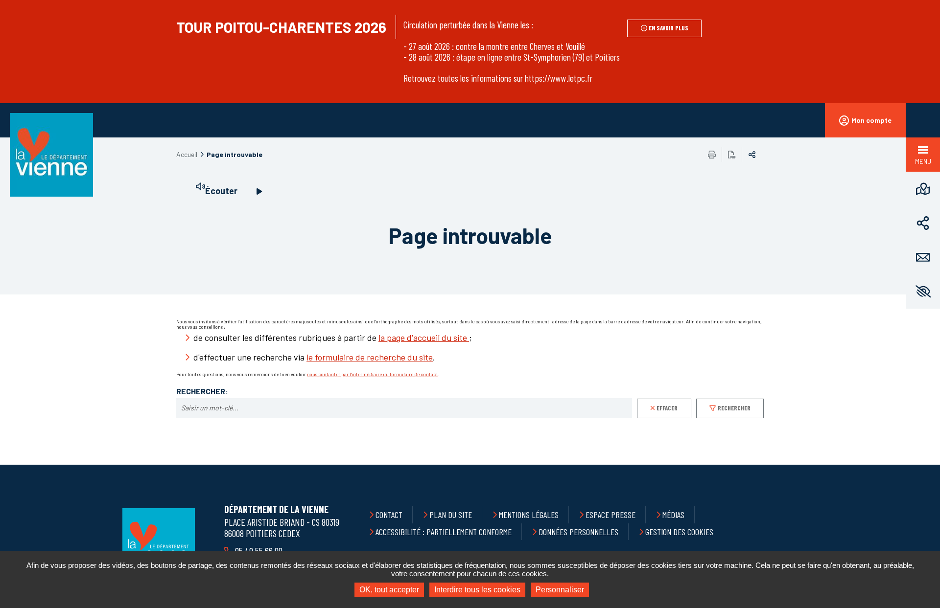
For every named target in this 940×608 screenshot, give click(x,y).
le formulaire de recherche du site (369, 357)
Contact (389, 514)
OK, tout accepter (389, 589)
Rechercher (734, 408)
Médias (673, 514)
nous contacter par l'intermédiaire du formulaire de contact (372, 374)
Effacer (667, 408)
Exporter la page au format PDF (732, 154)
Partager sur (752, 154)
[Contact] (923, 257)
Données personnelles (578, 531)
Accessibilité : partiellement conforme (444, 531)
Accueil (186, 154)
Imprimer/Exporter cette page (712, 154)
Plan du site (450, 514)
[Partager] (923, 223)
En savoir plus (668, 28)
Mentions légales (529, 514)
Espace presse (610, 514)
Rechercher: (202, 391)
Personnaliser (560, 589)
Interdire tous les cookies (477, 589)
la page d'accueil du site (423, 337)
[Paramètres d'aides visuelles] (923, 291)
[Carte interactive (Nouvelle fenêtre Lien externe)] (923, 189)
